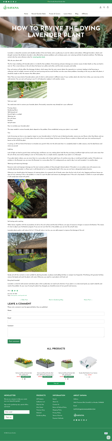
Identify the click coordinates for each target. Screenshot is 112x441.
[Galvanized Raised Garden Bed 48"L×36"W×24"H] (66, 361)
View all (56, 383)
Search (55, 399)
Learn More (68, 14)
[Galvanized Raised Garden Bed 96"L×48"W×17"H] (23, 361)
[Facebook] (6, 1)
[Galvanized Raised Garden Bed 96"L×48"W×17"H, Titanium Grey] (45, 361)
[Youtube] (8, 1)
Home (26, 14)
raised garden (13, 295)
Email (9, 318)
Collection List (40, 401)
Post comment (14, 341)
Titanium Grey (40, 410)
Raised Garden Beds (39, 14)
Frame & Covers (54, 14)
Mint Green (39, 407)
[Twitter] (4, 1)
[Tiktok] (15, 1)
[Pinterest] (13, 1)
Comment (10, 325)
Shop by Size (40, 404)
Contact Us (56, 404)
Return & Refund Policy (60, 407)
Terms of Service (57, 415)
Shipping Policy (57, 410)
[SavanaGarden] (11, 7)
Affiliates (85, 14)
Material (38, 412)
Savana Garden (12, 432)
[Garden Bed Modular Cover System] (88, 361)
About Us (55, 401)
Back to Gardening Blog (56, 299)
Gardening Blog (41, 415)
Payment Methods (58, 418)
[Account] (100, 7)
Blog (76, 14)
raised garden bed (22, 295)
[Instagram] (11, 1)
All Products (40, 399)
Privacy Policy (57, 412)
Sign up (8, 417)
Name (9, 310)
